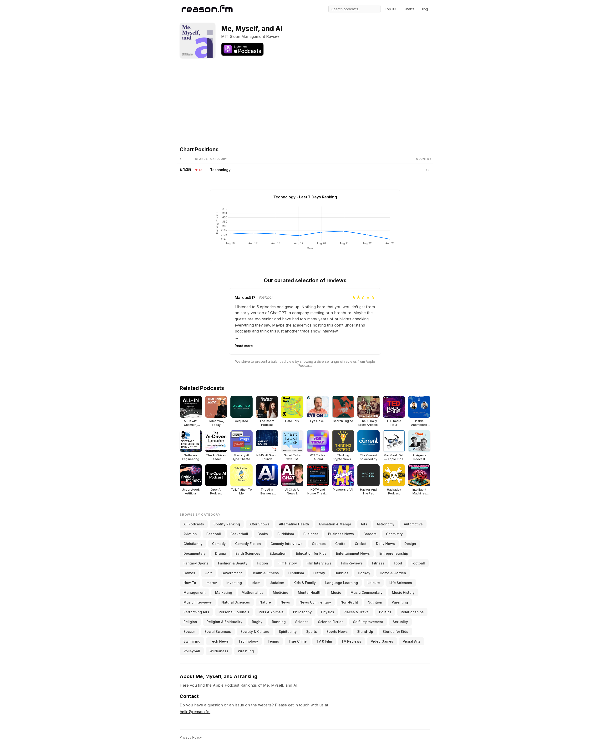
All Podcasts (193, 524)
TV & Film (324, 641)
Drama (220, 553)
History (319, 573)
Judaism (277, 583)
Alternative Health (294, 524)
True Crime (298, 641)
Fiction (262, 563)
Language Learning (341, 583)
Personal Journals (234, 612)
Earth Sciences (247, 553)
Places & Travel (357, 612)
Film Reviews (352, 563)
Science (302, 622)
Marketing (223, 592)
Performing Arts (196, 612)
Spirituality (288, 631)
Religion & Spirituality (224, 622)
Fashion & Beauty (232, 563)
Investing (234, 583)
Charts (409, 9)
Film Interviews (318, 563)
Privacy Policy (191, 737)
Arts (364, 524)
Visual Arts (412, 641)
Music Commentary (366, 592)
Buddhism (285, 534)
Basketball (239, 534)
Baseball (213, 534)
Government (231, 573)
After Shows (259, 524)
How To (189, 583)
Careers (369, 534)
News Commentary (315, 602)
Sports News (337, 631)
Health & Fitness (265, 573)
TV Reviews (351, 641)
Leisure (373, 583)
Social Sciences (217, 631)
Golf (208, 573)
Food (398, 563)
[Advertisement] (305, 99)
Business (311, 534)
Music (336, 592)
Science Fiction (331, 622)
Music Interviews (197, 602)
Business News (341, 534)
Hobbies (341, 573)
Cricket (360, 544)
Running (279, 622)
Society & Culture (254, 631)
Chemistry (394, 534)
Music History (403, 592)
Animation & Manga (335, 524)
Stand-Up (365, 631)
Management (194, 592)
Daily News (385, 544)
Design (410, 544)
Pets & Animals (271, 612)
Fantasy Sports (195, 563)
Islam (255, 583)
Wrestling (246, 651)
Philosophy (302, 612)
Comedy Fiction (248, 544)
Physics (327, 612)
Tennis (273, 641)
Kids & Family (305, 583)
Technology (220, 169)
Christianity (193, 544)
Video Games (382, 641)
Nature (265, 602)
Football (418, 563)
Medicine (280, 592)
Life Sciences (400, 583)
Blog (424, 9)
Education (278, 553)
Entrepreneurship (393, 553)
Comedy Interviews (286, 544)
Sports (311, 631)
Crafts (340, 544)
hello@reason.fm (195, 711)
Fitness (378, 563)
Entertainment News (353, 553)
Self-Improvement (368, 622)
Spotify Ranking (227, 524)
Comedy (219, 544)
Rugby (257, 622)
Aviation (190, 534)
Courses (319, 544)
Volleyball (191, 651)
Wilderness (218, 651)
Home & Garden (393, 573)
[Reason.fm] (207, 9)
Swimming (191, 641)
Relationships (412, 612)
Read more (244, 346)
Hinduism (296, 573)
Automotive (413, 524)
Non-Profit (349, 602)
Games (189, 573)
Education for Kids (311, 553)
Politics (385, 612)
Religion (190, 622)
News (285, 602)
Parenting (400, 602)
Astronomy (385, 524)
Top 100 (391, 9)
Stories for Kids (395, 631)
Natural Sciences (235, 602)
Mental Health (309, 592)
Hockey (364, 573)
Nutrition (375, 602)
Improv (211, 583)
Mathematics (252, 592)
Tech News (219, 641)
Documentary (194, 553)
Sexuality (400, 622)
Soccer (189, 631)
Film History (287, 563)
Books (263, 534)
